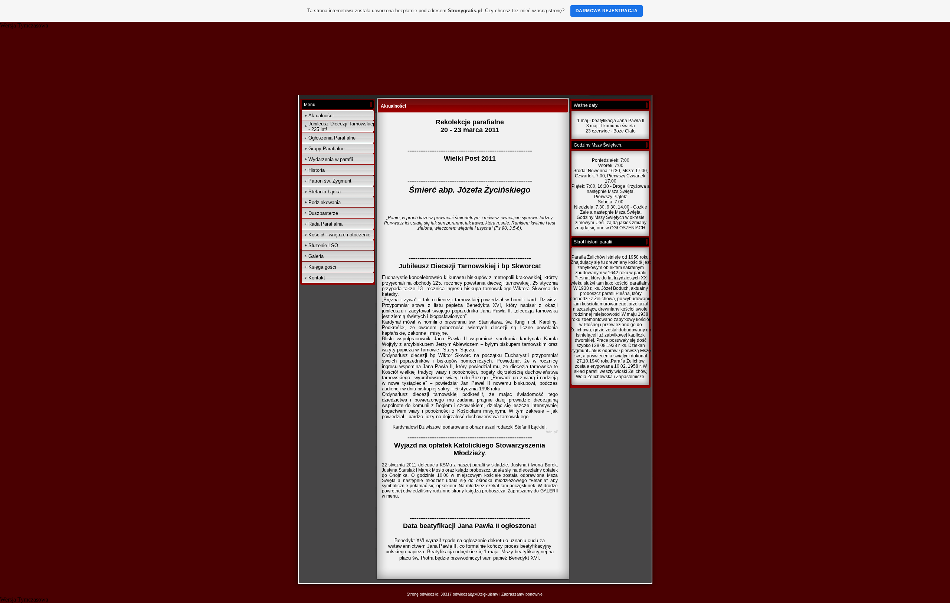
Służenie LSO (323, 245)
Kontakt (316, 278)
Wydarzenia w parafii (330, 159)
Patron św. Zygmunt (329, 181)
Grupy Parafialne (326, 148)
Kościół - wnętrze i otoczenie (339, 234)
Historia (316, 170)
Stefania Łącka (324, 191)
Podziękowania (324, 202)
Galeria (316, 256)
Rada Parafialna (325, 224)
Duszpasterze (323, 213)
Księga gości (322, 267)
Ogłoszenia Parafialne (332, 138)
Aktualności (321, 115)
